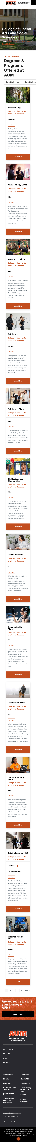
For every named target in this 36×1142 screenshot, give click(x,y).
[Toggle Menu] (33, 2)
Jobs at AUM (24, 1079)
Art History (13, 334)
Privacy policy (22, 1135)
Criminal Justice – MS (16, 938)
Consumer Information (24, 1100)
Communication (15, 555)
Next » (27, 990)
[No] (33, 1135)
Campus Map (24, 1074)
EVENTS (6, 1054)
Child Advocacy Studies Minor (15, 480)
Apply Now (18, 1014)
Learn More (18, 157)
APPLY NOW (8, 1049)
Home (4, 41)
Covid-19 (23, 1095)
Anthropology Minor (17, 185)
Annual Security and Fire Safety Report (25, 1089)
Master (10, 949)
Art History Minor (16, 409)
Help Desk (7, 1083)
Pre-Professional (14, 871)
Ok (19, 1139)
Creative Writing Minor (16, 778)
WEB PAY (7, 1062)
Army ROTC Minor (16, 259)
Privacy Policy (25, 1083)
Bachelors (11, 119)
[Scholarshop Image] (18, 95)
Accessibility (8, 1074)
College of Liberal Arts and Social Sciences (17, 112)
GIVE (5, 1058)
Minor (10, 197)
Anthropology (14, 107)
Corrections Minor (16, 703)
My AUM (6, 1079)
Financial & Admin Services (9, 1088)
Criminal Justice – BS (18, 853)
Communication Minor (15, 628)
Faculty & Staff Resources (8, 1094)
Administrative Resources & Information (8, 1100)
